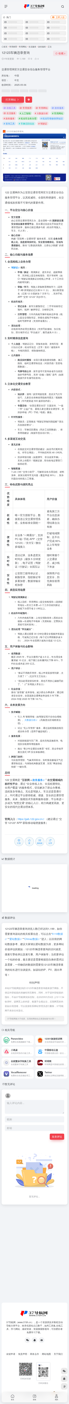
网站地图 (46, 1353)
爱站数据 (14, 939)
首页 (5, 46)
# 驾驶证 (42, 123)
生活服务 (32, 46)
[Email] (41, 1340)
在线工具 (11, 107)
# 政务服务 (9, 118)
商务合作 (34, 1353)
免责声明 (22, 1353)
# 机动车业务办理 (27, 118)
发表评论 (57, 1136)
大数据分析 (30, 719)
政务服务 (42, 46)
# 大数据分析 (41, 113)
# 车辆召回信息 (26, 123)
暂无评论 (10, 1084)
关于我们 (58, 1353)
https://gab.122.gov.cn (30, 819)
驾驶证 (14, 267)
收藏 (61, 53)
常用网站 (23, 46)
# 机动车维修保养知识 (52, 118)
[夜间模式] (64, 1386)
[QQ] (34, 1340)
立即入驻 (60, 17)
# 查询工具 (9, 123)
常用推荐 (13, 46)
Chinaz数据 (31, 939)
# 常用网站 (57, 113)
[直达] (32, 1040)
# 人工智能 (25, 113)
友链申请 (10, 1353)
